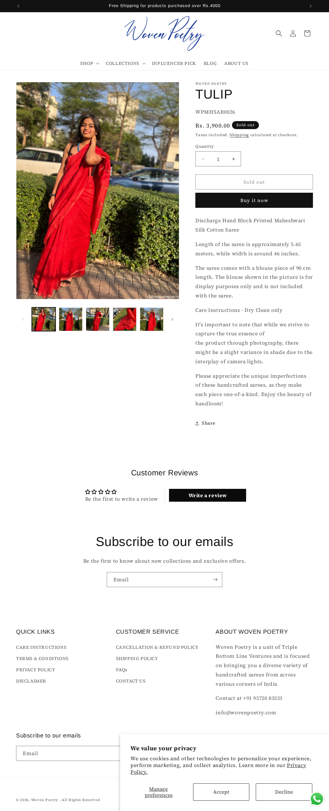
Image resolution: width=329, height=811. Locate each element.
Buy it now (254, 200)
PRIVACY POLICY (35, 669)
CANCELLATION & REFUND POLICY (157, 647)
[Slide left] (23, 319)
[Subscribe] (215, 579)
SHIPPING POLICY (137, 658)
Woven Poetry (44, 800)
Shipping (239, 134)
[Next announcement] (311, 6)
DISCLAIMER (31, 681)
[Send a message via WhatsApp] (317, 799)
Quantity (204, 146)
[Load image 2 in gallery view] (71, 319)
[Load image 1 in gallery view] (44, 319)
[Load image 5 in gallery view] (152, 319)
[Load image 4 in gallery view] (125, 319)
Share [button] (208, 423)
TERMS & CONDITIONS (42, 658)
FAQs (122, 669)
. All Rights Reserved (79, 800)
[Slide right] (172, 319)
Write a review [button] (208, 495)
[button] (89, 63)
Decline (284, 791)
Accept (221, 791)
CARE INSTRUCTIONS (41, 647)
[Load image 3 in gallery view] (98, 319)
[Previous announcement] (18, 6)
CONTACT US (131, 681)
